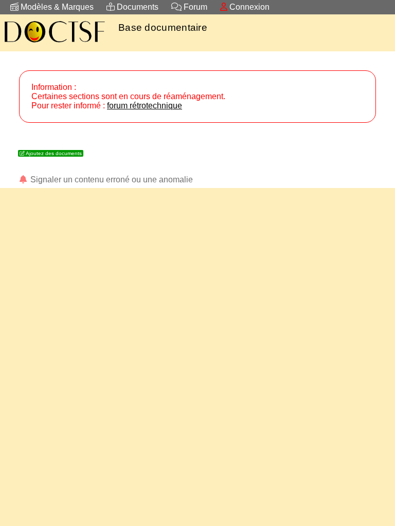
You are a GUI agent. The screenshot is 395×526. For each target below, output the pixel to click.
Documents (136, 7)
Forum (194, 7)
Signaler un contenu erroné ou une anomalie (110, 179)
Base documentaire (162, 27)
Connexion (248, 7)
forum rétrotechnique (144, 105)
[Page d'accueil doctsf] (54, 44)
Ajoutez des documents (53, 153)
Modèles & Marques (56, 7)
